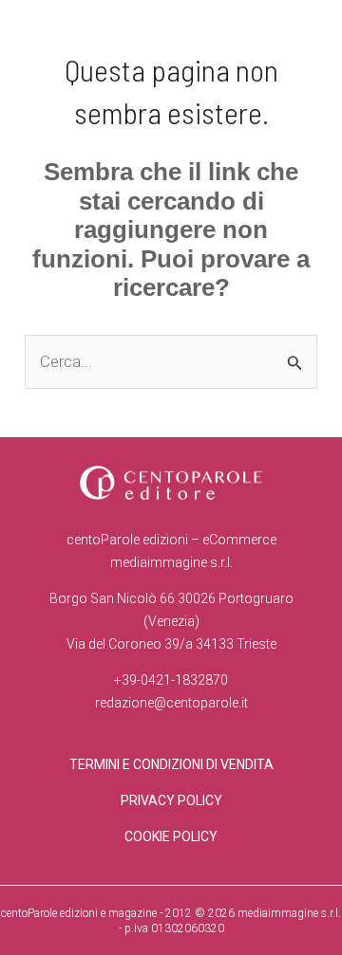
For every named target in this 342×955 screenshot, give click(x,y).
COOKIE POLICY (171, 836)
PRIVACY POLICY (171, 800)
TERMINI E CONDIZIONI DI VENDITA (171, 764)
